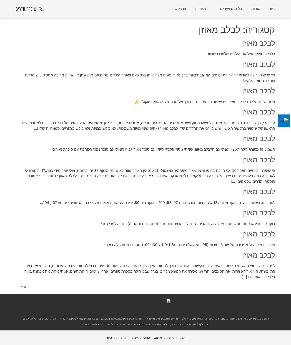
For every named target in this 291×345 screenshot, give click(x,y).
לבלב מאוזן (258, 43)
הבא (21, 286)
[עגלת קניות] (161, 8)
